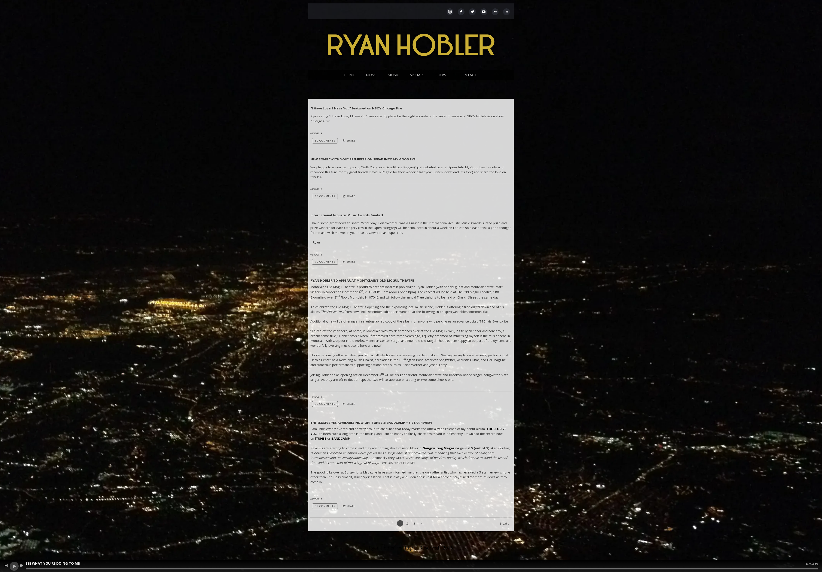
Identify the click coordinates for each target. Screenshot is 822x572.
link (319, 177)
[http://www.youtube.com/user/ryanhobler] (483, 11)
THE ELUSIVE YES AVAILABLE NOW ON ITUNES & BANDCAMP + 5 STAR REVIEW (371, 422)
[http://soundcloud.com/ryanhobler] (506, 11)
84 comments (325, 196)
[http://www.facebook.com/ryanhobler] (461, 11)
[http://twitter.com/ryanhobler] (472, 11)
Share (351, 140)
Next (503, 523)
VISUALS (417, 74)
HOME (349, 74)
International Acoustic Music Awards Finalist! (346, 215)
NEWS (371, 74)
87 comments (325, 506)
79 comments (325, 261)
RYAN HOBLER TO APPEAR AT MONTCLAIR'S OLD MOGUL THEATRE (362, 280)
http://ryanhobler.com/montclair (465, 311)
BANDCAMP (340, 438)
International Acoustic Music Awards (455, 223)
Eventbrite (500, 321)
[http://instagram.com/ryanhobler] (450, 11)
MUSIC (393, 74)
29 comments (325, 404)
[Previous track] (6, 566)
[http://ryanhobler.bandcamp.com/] (495, 11)
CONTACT (468, 74)
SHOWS (442, 74)
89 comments (325, 140)
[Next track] (22, 566)
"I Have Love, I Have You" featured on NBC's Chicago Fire (356, 108)
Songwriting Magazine (441, 448)
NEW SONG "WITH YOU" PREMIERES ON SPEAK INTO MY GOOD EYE (362, 159)
